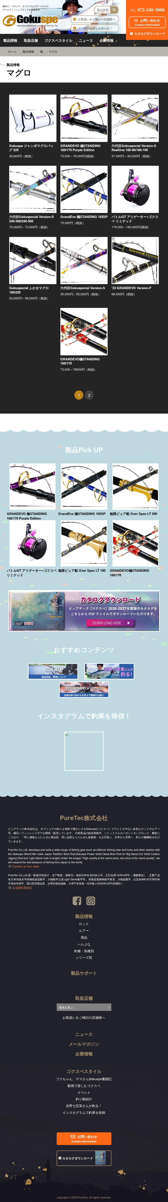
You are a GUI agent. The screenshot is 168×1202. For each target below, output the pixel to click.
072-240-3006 (147, 9)
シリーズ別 (84, 957)
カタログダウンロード (149, 33)
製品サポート (84, 973)
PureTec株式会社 (84, 817)
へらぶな (84, 944)
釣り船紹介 (84, 1099)
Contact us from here (25, 866)
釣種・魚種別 (84, 950)
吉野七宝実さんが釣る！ (84, 1105)
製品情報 (10, 40)
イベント (84, 1092)
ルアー (84, 930)
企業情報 (107, 40)
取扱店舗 (31, 40)
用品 (84, 937)
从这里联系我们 (22, 888)
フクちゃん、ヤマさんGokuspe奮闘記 (84, 1078)
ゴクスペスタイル (58, 40)
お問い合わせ (147, 22)
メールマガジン (84, 1044)
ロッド (84, 923)
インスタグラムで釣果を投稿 (84, 1112)
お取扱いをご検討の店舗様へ (96, 19)
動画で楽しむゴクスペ (84, 1085)
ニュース (86, 40)
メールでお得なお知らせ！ (95, 28)
